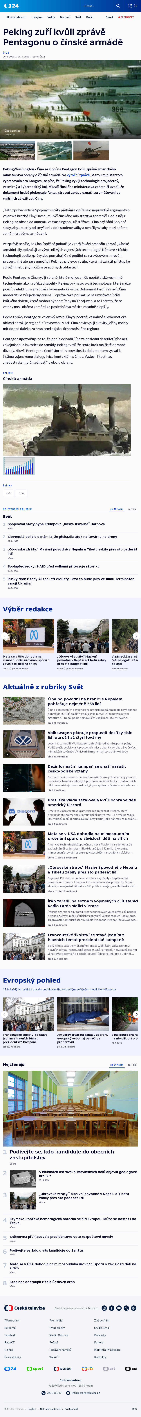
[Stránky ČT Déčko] (87, 1368)
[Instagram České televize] (104, 1308)
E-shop (8, 1349)
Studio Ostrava (58, 1335)
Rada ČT (9, 1342)
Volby (51, 17)
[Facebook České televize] (112, 1308)
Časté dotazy (12, 1357)
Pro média (55, 1320)
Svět (78, 17)
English (32, 1409)
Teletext (9, 1335)
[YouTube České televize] (119, 1308)
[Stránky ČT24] (10, 1368)
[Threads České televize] (134, 1308)
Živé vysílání (101, 1320)
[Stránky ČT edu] (131, 1368)
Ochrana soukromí (50, 1409)
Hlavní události (16, 17)
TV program (11, 1320)
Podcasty (100, 1335)
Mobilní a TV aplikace (107, 1349)
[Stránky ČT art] (109, 1368)
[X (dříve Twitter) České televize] (126, 1308)
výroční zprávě (78, 175)
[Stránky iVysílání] (63, 1368)
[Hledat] (118, 6)
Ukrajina (37, 17)
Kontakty (100, 1357)
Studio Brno (101, 1328)
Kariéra (98, 1342)
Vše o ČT (54, 1357)
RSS (134, 1409)
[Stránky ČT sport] (35, 1368)
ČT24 (6, 52)
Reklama (10, 1328)
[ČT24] (11, 6)
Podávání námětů (60, 1349)
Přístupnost (71, 1409)
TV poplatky (57, 1328)
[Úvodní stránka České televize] (25, 1308)
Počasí (53, 1342)
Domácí (65, 17)
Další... (90, 17)
